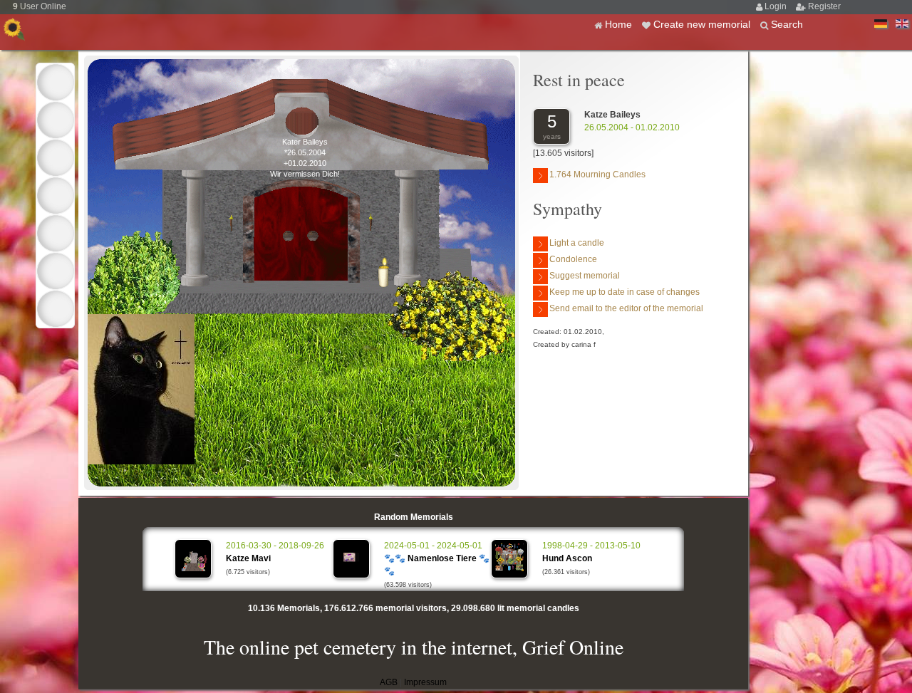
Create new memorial (703, 24)
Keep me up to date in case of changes (624, 292)
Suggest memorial (584, 276)
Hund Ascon (567, 558)
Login (777, 6)
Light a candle (576, 243)
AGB (389, 682)
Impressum (425, 682)
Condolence (573, 259)
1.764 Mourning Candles (597, 174)
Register (824, 6)
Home (620, 24)
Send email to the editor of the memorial (626, 308)
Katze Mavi (248, 558)
